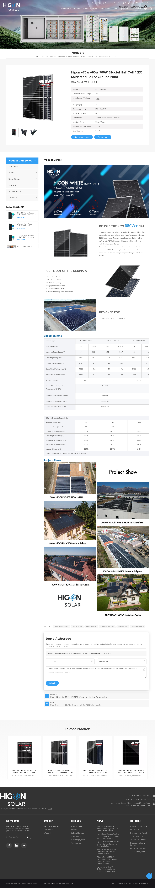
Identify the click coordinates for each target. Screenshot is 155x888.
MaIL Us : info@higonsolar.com (138, 799)
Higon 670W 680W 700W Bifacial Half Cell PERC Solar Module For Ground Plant (83, 653)
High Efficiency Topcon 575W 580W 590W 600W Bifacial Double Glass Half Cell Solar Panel (26, 214)
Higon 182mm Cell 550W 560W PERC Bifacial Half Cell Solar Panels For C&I (60, 771)
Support (128, 3)
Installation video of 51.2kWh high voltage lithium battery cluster (106, 869)
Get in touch (147, 3)
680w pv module (77, 627)
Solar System (105, 8)
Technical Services (51, 826)
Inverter (77, 8)
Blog (112, 883)
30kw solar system (137, 852)
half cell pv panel (91, 627)
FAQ (136, 3)
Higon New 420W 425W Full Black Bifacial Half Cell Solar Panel (131, 771)
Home (40, 56)
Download (103, 137)
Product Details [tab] (53, 160)
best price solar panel (138, 627)
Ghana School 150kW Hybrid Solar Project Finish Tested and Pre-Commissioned (107, 860)
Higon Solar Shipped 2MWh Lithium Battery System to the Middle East (108, 844)
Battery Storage (90, 8)
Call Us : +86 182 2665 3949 (139, 795)
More (50, 809)
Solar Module (65, 8)
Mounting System (120, 8)
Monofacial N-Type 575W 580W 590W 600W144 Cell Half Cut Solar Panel (25, 225)
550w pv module (137, 836)
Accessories (136, 8)
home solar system (138, 848)
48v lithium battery (137, 840)
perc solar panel (122, 627)
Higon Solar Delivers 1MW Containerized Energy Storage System (107, 851)
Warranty (48, 833)
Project (108, 3)
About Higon (97, 3)
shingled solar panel (138, 833)
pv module (134, 830)
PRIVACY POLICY (141, 883)
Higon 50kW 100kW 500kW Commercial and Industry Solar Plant (26, 247)
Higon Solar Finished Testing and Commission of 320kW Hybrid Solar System (108, 836)
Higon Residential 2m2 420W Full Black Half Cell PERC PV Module (95, 771)
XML (130, 883)
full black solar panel (138, 826)
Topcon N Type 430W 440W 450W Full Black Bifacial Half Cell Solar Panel (25, 236)
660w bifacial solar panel (61, 627)
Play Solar (118, 3)
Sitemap (121, 883)
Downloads (48, 830)
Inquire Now (83, 137)
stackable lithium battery (137, 844)
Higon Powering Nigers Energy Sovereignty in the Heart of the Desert (107, 828)
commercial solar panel (107, 627)
